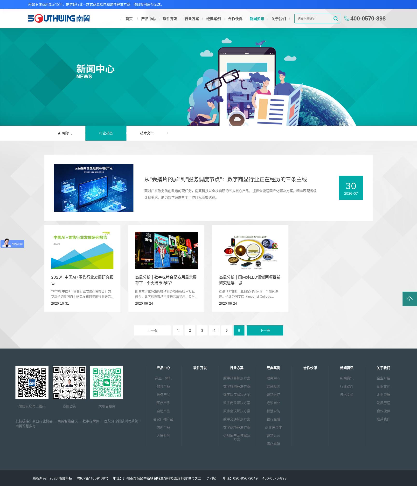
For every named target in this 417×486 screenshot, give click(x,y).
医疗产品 (163, 403)
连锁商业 (273, 403)
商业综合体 (273, 427)
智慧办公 (273, 435)
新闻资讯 (257, 18)
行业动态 (106, 133)
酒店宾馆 (273, 444)
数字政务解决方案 (236, 378)
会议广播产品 (163, 419)
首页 (129, 18)
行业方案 (192, 18)
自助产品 (163, 411)
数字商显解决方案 (236, 403)
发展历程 (383, 403)
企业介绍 (383, 378)
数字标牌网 (91, 421)
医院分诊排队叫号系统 (121, 421)
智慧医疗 (273, 394)
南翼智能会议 (67, 421)
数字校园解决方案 (236, 386)
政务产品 (163, 394)
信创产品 (163, 427)
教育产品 (163, 386)
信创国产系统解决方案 (236, 437)
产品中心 (148, 18)
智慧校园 (273, 386)
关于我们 (278, 18)
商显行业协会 (42, 421)
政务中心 (273, 378)
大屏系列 (163, 435)
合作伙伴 (235, 18)
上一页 (152, 330)
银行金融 (273, 419)
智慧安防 (273, 411)
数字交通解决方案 (236, 419)
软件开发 (170, 18)
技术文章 (147, 133)
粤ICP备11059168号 (92, 478)
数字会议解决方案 (236, 411)
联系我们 (383, 419)
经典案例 (213, 18)
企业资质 (383, 394)
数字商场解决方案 (236, 427)
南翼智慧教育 (25, 426)
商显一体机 (163, 378)
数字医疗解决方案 (236, 394)
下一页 (265, 330)
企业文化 (383, 386)
